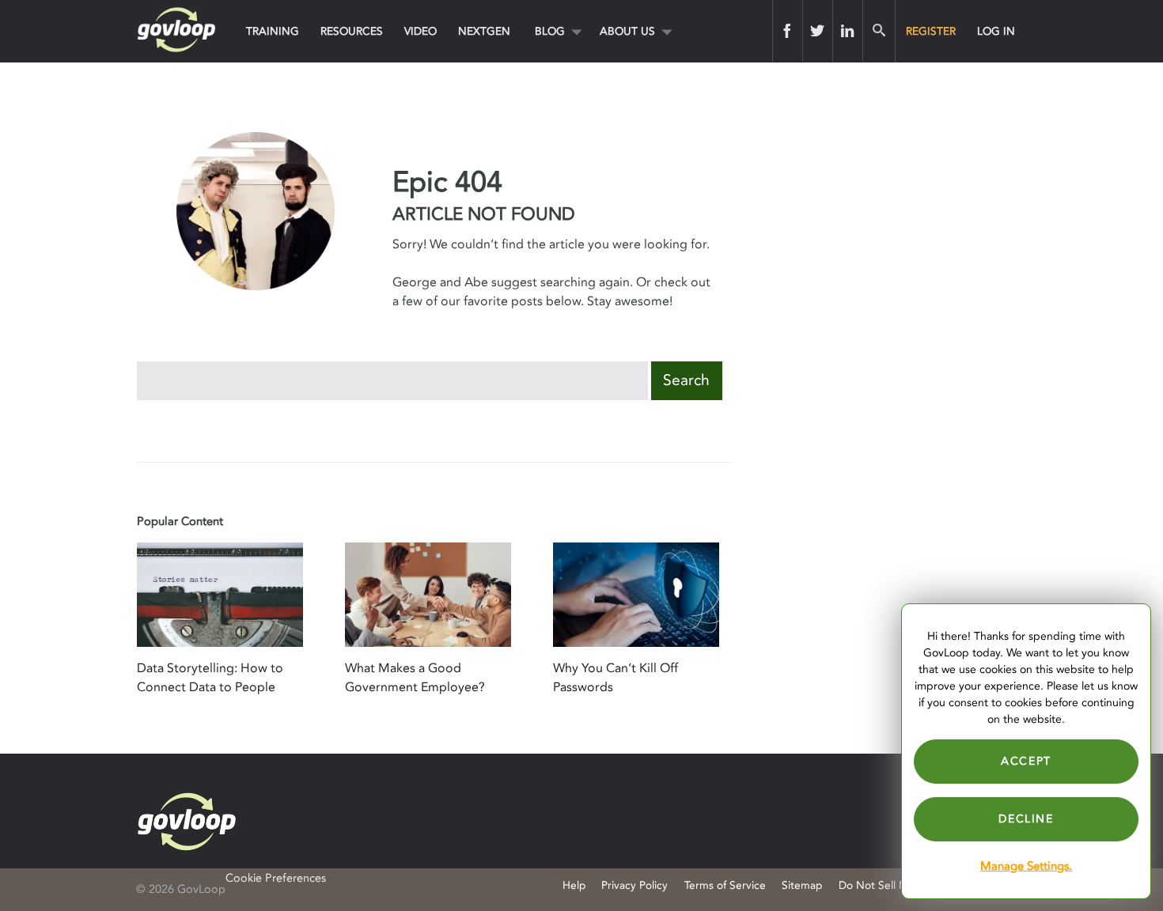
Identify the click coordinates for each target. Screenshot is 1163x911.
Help (574, 885)
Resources (351, 31)
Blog (550, 31)
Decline (1025, 818)
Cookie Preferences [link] (275, 878)
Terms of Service (725, 885)
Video (420, 31)
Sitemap (802, 885)
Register (931, 31)
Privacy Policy (634, 885)
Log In (996, 31)
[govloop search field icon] (878, 31)
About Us (627, 31)
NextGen (484, 31)
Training (272, 31)
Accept (1026, 761)
